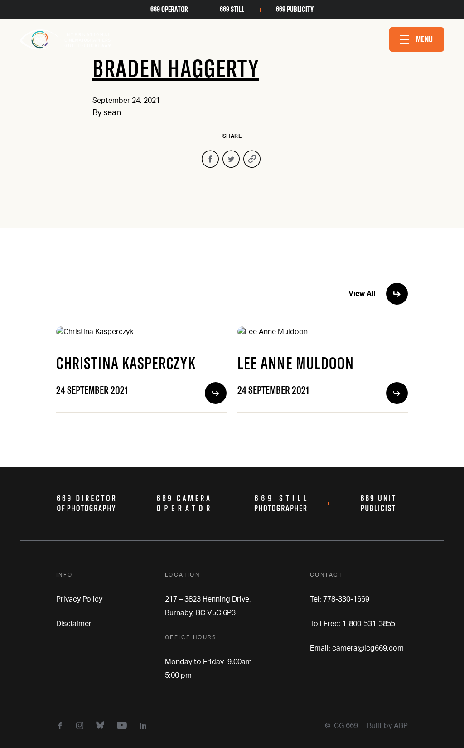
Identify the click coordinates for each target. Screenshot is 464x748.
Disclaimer (74, 623)
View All (361, 293)
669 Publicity (295, 9)
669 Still (232, 9)
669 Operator (169, 9)
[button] (416, 39)
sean (112, 113)
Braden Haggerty (175, 68)
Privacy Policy (79, 599)
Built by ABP (387, 725)
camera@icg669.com (368, 648)
